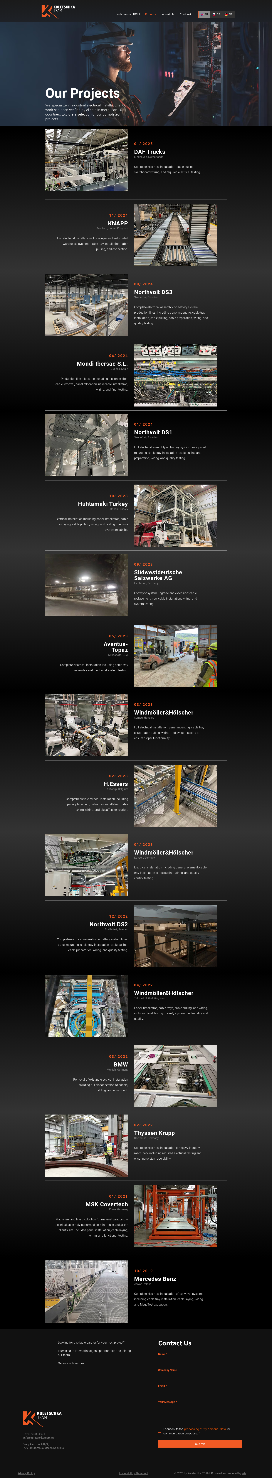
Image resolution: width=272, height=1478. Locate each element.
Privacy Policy (26, 1473)
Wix (244, 1473)
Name (162, 1354)
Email (162, 1386)
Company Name (167, 1370)
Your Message (167, 1401)
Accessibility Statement (133, 1473)
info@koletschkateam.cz (38, 1437)
